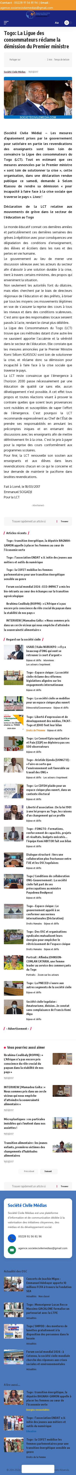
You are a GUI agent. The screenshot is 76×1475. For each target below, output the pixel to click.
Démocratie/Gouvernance (38, 707)
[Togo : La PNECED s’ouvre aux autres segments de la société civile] (13, 988)
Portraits (30, 974)
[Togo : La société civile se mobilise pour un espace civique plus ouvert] (13, 703)
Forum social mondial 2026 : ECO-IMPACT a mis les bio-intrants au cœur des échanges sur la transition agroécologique (37, 591)
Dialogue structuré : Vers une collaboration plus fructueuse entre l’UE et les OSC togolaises (48, 858)
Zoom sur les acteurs (48, 974)
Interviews (48, 660)
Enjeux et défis (33, 660)
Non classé (44, 1296)
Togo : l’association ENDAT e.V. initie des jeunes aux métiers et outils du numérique (46, 1422)
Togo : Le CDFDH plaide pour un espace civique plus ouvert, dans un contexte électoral (48, 790)
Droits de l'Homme (35, 730)
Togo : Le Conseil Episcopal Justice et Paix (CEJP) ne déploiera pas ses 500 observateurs (48, 742)
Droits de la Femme (36, 1457)
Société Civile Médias (15, 71)
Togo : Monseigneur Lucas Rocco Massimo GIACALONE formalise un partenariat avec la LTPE (47, 1308)
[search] (50, 23)
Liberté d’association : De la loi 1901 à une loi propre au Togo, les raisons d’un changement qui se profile (49, 811)
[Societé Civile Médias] (38, 14)
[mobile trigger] (7, 23)
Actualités (31, 1296)
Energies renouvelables (37, 1409)
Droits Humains (34, 923)
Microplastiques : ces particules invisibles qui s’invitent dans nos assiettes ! (24, 1123)
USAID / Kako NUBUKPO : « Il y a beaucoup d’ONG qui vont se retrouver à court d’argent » (46, 651)
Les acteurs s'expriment (38, 664)
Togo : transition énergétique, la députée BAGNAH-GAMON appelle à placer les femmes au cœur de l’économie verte (37, 545)
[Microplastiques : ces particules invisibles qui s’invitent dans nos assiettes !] (62, 1123)
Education (31, 1431)
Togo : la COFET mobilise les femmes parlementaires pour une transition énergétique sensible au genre (34, 574)
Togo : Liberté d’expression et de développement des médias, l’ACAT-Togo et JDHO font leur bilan (48, 721)
